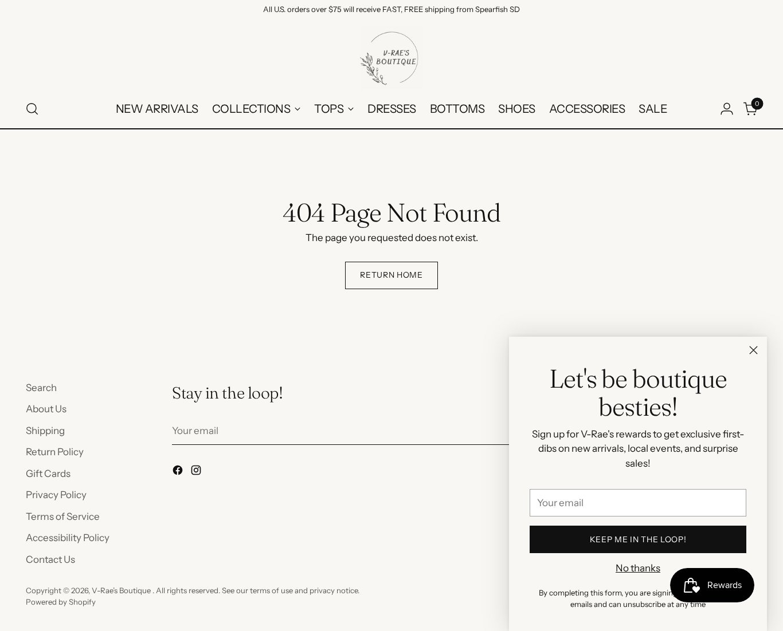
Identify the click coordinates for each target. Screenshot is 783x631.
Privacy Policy (56, 494)
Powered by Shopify (61, 601)
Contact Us (50, 559)
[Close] (753, 350)
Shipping (45, 430)
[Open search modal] (32, 108)
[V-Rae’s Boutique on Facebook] (179, 472)
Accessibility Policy (67, 537)
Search (41, 387)
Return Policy (55, 452)
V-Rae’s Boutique (122, 590)
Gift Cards (48, 473)
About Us (46, 409)
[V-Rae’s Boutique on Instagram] (197, 472)
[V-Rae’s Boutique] (391, 57)
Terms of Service (63, 516)
